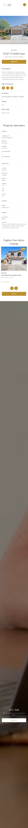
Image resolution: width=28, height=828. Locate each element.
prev (12, 288)
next (16, 288)
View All (14, 293)
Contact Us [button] (14, 720)
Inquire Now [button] (14, 61)
